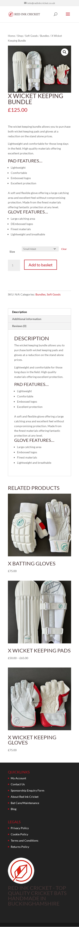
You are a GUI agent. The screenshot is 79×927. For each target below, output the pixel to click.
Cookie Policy (19, 834)
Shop (20, 35)
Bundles (44, 35)
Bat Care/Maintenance (25, 803)
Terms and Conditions (24, 840)
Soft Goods (31, 35)
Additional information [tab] (26, 319)
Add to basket (40, 264)
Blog (13, 809)
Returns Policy (20, 846)
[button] (64, 52)
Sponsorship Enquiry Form (27, 790)
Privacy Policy (20, 828)
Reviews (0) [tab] (19, 326)
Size (12, 251)
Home (11, 35)
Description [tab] (19, 312)
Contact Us (18, 784)
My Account (18, 778)
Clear (64, 249)
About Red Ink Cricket (24, 796)
